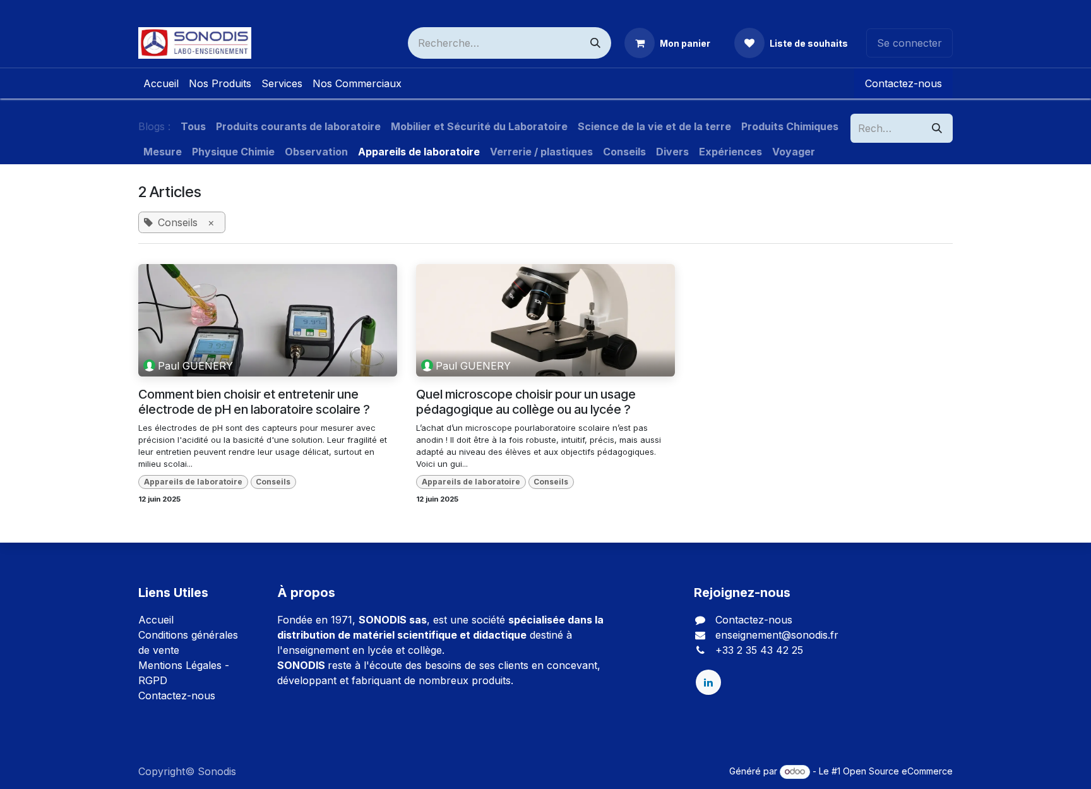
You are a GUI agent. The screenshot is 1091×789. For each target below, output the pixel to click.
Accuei (154, 619)
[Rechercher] (595, 43)
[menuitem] (161, 83)
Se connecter (909, 43)
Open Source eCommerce (898, 771)
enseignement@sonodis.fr (776, 635)
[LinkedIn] (708, 682)
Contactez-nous (903, 83)
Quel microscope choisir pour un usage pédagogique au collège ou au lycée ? (526, 402)
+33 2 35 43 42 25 (759, 650)
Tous (193, 126)
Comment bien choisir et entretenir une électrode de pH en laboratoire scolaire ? (254, 402)
